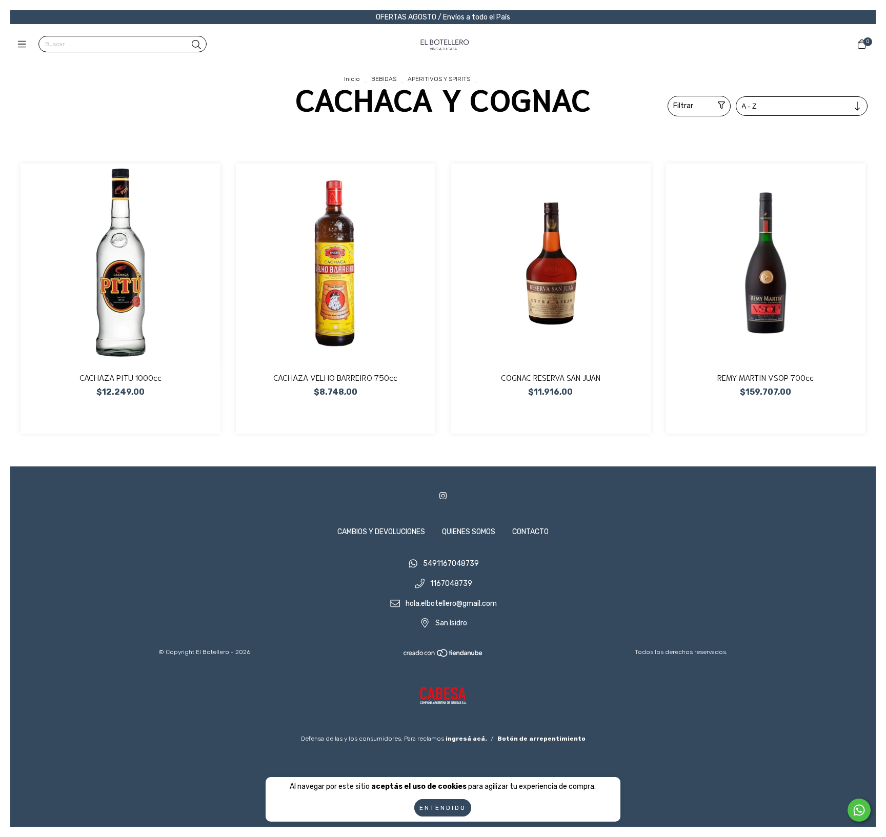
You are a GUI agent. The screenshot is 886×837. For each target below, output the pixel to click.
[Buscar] (196, 45)
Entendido (442, 807)
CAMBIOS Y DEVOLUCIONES (381, 531)
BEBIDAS (383, 79)
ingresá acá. (466, 738)
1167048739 (451, 584)
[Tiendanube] (443, 655)
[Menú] (24, 44)
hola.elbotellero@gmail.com (451, 603)
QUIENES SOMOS (468, 531)
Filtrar (683, 105)
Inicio (352, 79)
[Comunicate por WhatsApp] (859, 810)
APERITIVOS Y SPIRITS (439, 79)
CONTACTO (530, 531)
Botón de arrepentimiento (541, 738)
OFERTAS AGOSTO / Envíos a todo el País (443, 17)
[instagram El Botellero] (443, 496)
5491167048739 (451, 564)
